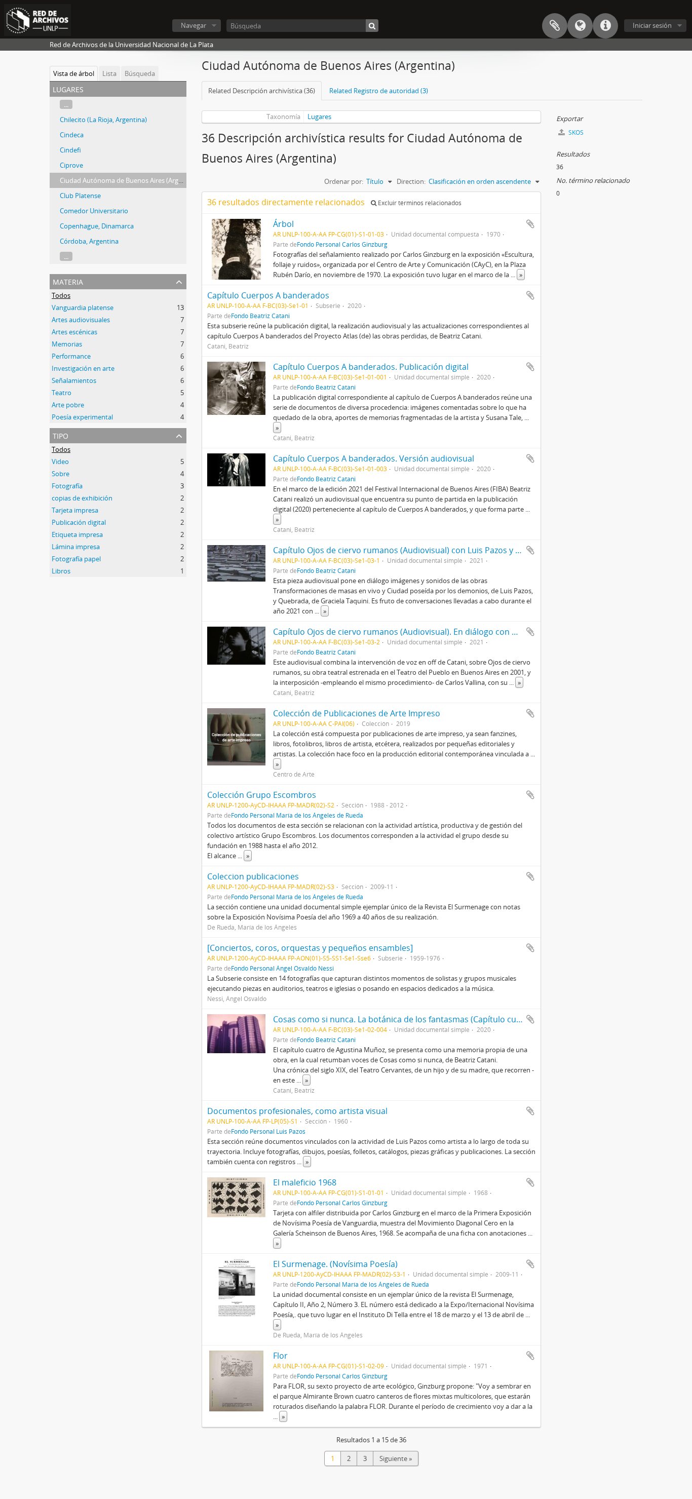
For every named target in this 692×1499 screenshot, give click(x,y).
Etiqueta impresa (77, 534)
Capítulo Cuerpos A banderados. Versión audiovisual (373, 458)
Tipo (60, 435)
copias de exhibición (82, 498)
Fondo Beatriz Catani (260, 316)
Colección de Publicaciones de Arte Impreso (356, 713)
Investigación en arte (83, 368)
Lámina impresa (76, 546)
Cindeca (72, 134)
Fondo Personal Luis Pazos (268, 1131)
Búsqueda (140, 73)
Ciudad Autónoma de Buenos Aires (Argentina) (130, 180)
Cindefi (70, 150)
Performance (71, 356)
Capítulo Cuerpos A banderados (268, 295)
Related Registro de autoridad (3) (378, 90)
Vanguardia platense (82, 307)
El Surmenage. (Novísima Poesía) (335, 1264)
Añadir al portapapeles (530, 224)
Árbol (283, 223)
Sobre (60, 473)
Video (60, 461)
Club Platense (80, 195)
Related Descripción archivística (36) (261, 90)
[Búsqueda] (372, 25)
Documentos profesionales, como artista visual (297, 1111)
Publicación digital (79, 522)
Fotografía (67, 485)
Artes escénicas (74, 331)
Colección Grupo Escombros (261, 794)
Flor (280, 1355)
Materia (68, 281)
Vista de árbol (73, 73)
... (66, 104)
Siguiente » (395, 1458)
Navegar (193, 25)
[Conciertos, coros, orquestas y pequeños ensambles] (310, 947)
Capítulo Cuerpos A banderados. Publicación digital (371, 366)
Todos (61, 295)
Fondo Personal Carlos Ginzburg (342, 244)
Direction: (411, 181)
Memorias (67, 344)
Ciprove (71, 165)
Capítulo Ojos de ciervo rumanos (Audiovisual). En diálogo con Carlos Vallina (418, 631)
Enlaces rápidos (605, 26)
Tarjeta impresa (75, 510)
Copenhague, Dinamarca (97, 225)
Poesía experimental (82, 416)
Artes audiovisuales (81, 319)
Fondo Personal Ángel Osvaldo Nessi (282, 968)
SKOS (575, 132)
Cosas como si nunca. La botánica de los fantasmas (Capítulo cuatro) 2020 (414, 1019)
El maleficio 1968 (304, 1182)
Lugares (319, 116)
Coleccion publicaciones (253, 876)
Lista (109, 73)
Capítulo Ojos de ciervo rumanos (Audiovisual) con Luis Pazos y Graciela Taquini (425, 550)
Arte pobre (68, 404)
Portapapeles (554, 26)
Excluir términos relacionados (419, 203)
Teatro (61, 392)
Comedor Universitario (94, 210)
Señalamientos (74, 380)
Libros (61, 570)
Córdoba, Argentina (89, 241)
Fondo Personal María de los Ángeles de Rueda (297, 815)
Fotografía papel (76, 558)
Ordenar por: (343, 181)
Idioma (580, 26)
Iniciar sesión (652, 25)
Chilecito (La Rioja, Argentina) (103, 119)
